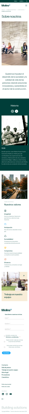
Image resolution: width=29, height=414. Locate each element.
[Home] (6, 5)
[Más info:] (3, 395)
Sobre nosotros (11, 9)
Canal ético (5, 377)
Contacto (5, 365)
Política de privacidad (6, 384)
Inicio (3, 9)
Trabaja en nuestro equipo (10, 370)
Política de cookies (6, 386)
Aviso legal (5, 372)
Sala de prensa (6, 367)
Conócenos (21, 9)
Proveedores (6, 375)
